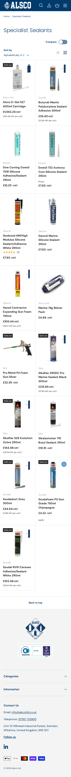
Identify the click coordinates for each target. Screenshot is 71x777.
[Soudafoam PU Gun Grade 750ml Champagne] (53, 475)
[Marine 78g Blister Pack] (53, 284)
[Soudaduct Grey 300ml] (17, 475)
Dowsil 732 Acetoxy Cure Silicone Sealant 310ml (52, 172)
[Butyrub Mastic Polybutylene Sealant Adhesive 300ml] (53, 78)
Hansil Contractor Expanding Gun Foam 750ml (17, 312)
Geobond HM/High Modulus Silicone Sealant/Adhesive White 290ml (15, 242)
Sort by (8, 50)
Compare (51, 41)
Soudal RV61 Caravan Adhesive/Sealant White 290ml (17, 571)
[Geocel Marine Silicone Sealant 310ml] (53, 211)
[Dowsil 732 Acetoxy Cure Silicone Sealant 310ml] (53, 143)
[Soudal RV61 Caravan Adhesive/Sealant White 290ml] (17, 543)
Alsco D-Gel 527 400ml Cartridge (14, 104)
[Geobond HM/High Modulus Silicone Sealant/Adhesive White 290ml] (17, 211)
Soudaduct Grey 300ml (14, 501)
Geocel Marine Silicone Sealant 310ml (49, 240)
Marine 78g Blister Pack (50, 310)
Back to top (35, 602)
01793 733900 (27, 719)
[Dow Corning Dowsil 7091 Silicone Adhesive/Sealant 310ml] (17, 143)
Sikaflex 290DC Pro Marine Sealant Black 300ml (52, 377)
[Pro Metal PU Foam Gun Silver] (17, 348)
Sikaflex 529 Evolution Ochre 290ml (17, 440)
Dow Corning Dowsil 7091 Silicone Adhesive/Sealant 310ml (16, 174)
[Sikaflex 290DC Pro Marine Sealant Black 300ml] (53, 349)
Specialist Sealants (22, 16)
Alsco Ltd (16, 768)
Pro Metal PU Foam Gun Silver (15, 375)
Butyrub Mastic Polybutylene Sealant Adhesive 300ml (52, 106)
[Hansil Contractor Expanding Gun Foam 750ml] (17, 283)
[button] (57, 5)
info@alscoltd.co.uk (24, 712)
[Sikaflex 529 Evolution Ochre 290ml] (17, 414)
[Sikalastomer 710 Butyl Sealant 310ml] (53, 414)
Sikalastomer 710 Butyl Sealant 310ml (51, 440)
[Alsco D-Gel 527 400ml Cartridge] (17, 78)
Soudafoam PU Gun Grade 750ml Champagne (51, 503)
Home (6, 16)
